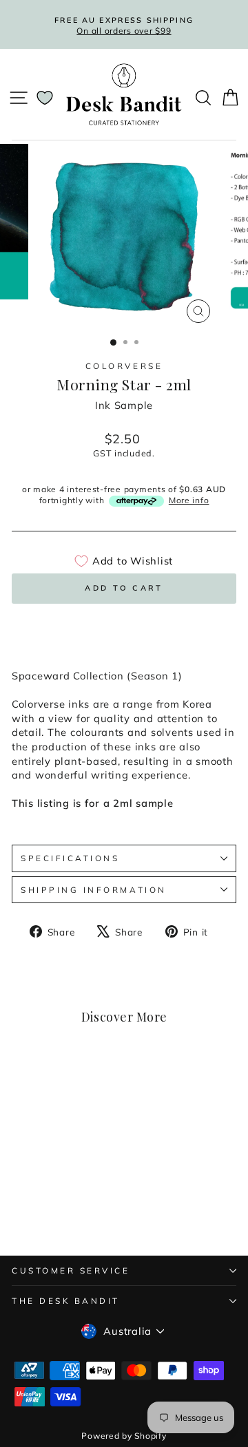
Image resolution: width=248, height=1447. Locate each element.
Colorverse (124, 366)
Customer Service (71, 1270)
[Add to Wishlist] (79, 1087)
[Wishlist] (45, 97)
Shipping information (94, 890)
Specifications (70, 858)
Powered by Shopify (123, 1435)
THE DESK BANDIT (66, 1301)
